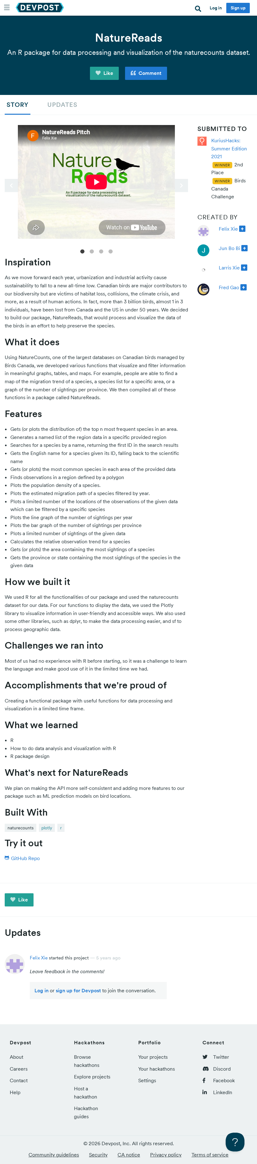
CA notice (129, 1154)
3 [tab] (101, 251)
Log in (216, 8)
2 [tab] (92, 251)
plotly (46, 828)
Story (18, 105)
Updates (62, 105)
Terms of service (209, 1154)
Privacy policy (165, 1154)
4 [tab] (111, 251)
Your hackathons (156, 1069)
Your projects (153, 1057)
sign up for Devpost (78, 990)
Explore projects (92, 1076)
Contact (19, 1080)
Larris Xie (229, 267)
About (16, 1057)
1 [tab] (82, 251)
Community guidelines (54, 1154)
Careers (19, 1069)
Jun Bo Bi (229, 248)
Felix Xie (228, 229)
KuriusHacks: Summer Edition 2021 (229, 148)
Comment (149, 73)
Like (107, 73)
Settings (147, 1080)
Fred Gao (229, 287)
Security (98, 1154)
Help (15, 1092)
